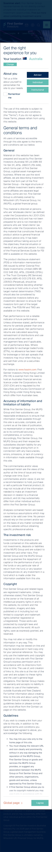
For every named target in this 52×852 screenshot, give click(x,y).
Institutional (37, 89)
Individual (38, 82)
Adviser (38, 75)
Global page (11, 803)
